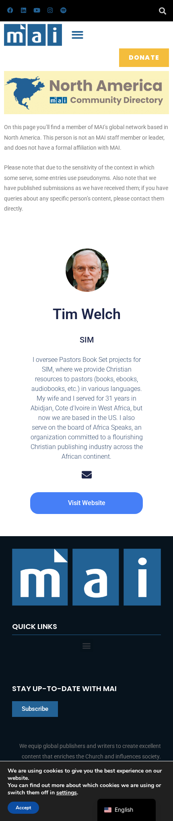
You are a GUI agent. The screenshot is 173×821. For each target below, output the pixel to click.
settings (66, 792)
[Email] (87, 475)
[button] (162, 10)
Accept (23, 807)
